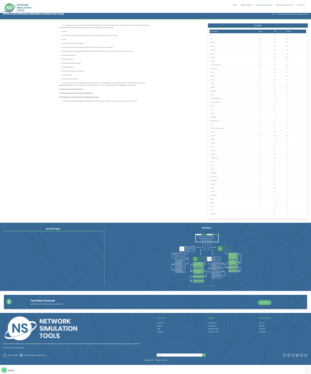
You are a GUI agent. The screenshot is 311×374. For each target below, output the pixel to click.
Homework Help (213, 332)
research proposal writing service (14, 348)
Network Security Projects (264, 5)
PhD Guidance (212, 323)
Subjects (159, 326)
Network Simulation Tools (284, 5)
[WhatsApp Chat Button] (4, 370)
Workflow (262, 329)
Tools (158, 329)
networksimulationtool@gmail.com (35, 355)
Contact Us (301, 5)
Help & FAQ (160, 323)
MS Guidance (212, 326)
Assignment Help (213, 329)
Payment (262, 326)
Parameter (262, 332)
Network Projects (246, 5)
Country (261, 323)
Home (235, 5)
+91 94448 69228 (12, 355)
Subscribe (264, 302)
